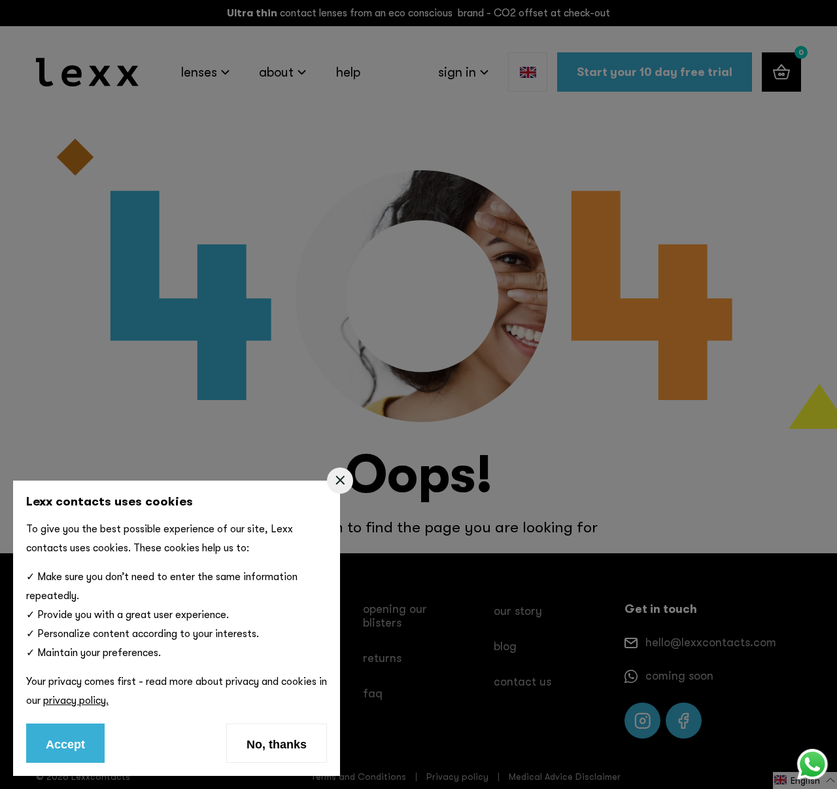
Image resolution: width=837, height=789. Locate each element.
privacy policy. (76, 700)
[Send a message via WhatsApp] (812, 764)
